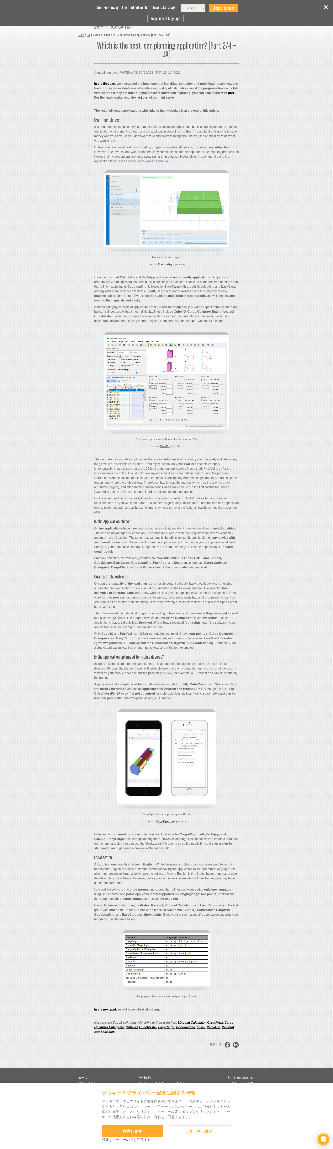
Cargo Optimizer (165, 821)
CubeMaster (148, 1027)
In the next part (105, 1009)
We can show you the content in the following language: (137, 7)
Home (81, 35)
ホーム (82, 1077)
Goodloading (165, 264)
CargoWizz (215, 1022)
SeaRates (108, 1031)
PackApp (213, 1027)
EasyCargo (166, 1027)
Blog (89, 35)
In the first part (104, 83)
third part (227, 93)
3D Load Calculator (192, 1022)
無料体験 (145, 1077)
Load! (201, 1027)
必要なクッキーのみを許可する (126, 1140)
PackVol (165, 446)
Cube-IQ (132, 1027)
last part (142, 97)
